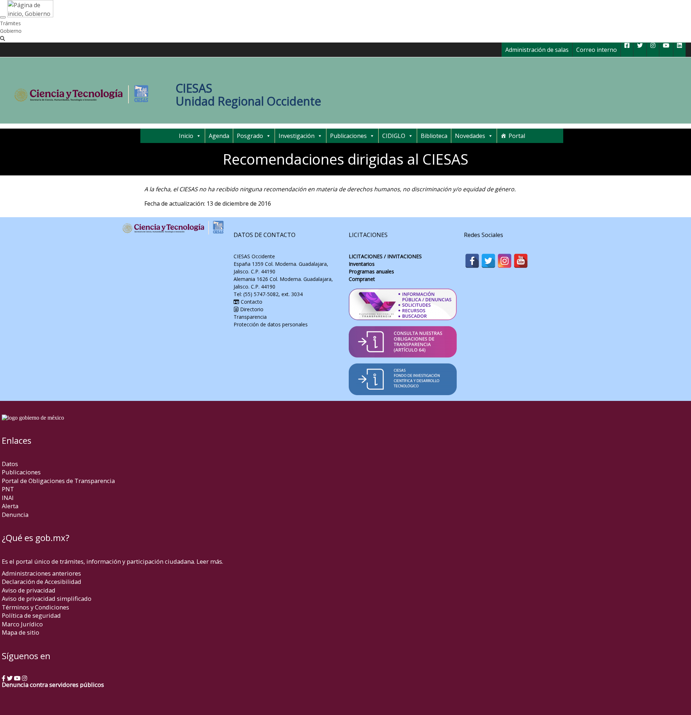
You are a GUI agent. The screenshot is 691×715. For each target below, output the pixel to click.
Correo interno (596, 50)
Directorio (251, 309)
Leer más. (210, 561)
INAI (8, 497)
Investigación (297, 136)
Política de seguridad (31, 615)
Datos (10, 464)
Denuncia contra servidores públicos (53, 684)
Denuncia (15, 514)
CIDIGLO (393, 136)
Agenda (219, 136)
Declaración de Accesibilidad (41, 581)
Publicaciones (348, 136)
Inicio (186, 136)
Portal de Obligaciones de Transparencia (58, 481)
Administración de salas (537, 50)
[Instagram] (504, 261)
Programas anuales (371, 271)
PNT (8, 489)
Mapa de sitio (20, 632)
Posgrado (250, 136)
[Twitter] (488, 261)
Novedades (470, 136)
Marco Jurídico (22, 624)
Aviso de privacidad (28, 590)
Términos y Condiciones (35, 607)
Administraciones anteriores (41, 573)
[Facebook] (472, 261)
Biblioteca (434, 136)
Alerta (10, 506)
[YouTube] (521, 261)
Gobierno (11, 30)
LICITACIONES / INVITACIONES (385, 256)
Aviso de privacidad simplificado (46, 598)
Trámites (10, 23)
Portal (517, 136)
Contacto (250, 301)
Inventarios (362, 263)
